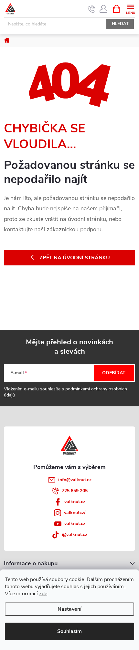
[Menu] (130, 8)
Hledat (120, 24)
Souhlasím (69, 631)
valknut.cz (74, 502)
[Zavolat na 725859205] (92, 9)
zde (43, 593)
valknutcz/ (74, 513)
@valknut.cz (74, 534)
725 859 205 (75, 491)
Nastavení (69, 609)
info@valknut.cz (74, 480)
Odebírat (113, 373)
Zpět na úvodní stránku (74, 257)
